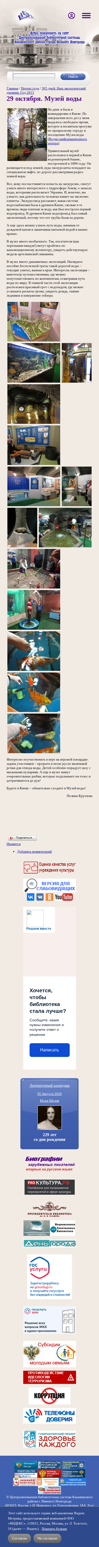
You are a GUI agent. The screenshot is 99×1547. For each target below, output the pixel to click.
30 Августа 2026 (49, 1094)
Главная (12, 88)
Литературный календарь (50, 1085)
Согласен (19, 1538)
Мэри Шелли (49, 1101)
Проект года (30, 88)
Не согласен (47, 1538)
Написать (49, 1050)
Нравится (14, 844)
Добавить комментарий (34, 851)
